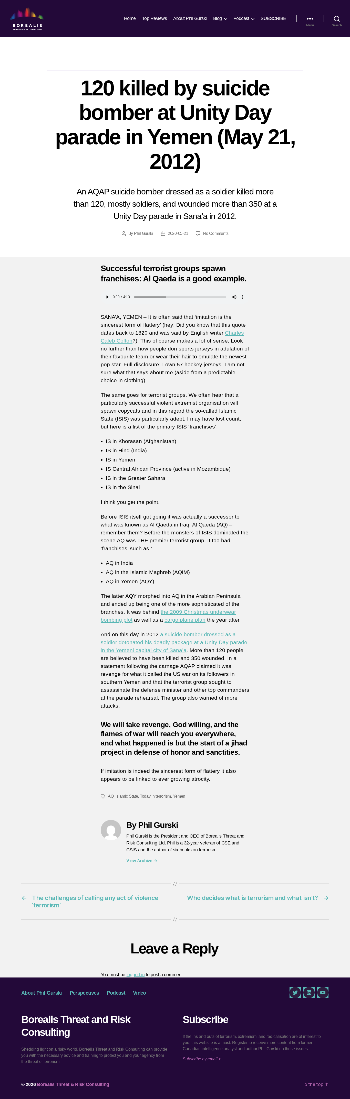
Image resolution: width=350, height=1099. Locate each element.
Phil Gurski (143, 233)
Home (130, 18)
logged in (136, 974)
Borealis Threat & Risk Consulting (73, 1084)
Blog (217, 18)
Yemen (179, 796)
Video (139, 993)
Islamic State (127, 796)
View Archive (141, 860)
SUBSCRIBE (273, 18)
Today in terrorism (155, 796)
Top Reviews (154, 18)
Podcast (241, 18)
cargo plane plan (184, 620)
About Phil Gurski (190, 18)
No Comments (215, 233)
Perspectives (175, 60)
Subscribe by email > (202, 1059)
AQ (111, 796)
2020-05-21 (178, 233)
